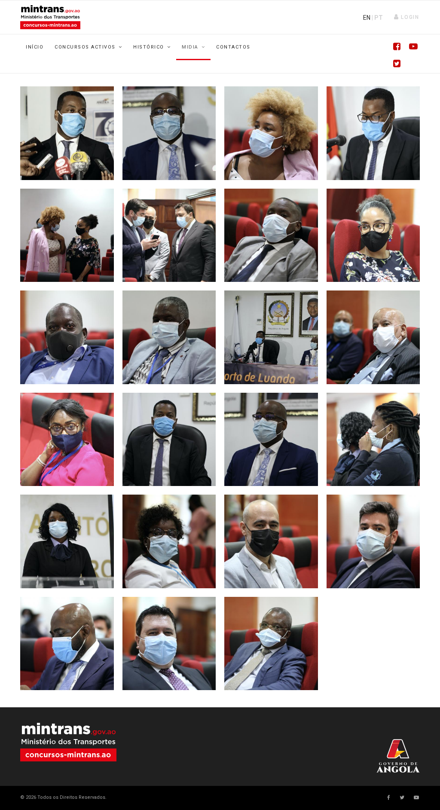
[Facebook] (394, 47)
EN (366, 17)
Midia (190, 47)
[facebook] (388, 798)
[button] (407, 17)
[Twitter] (394, 64)
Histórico (148, 47)
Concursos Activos (85, 47)
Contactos (233, 47)
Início (34, 47)
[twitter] (402, 798)
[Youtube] (411, 47)
